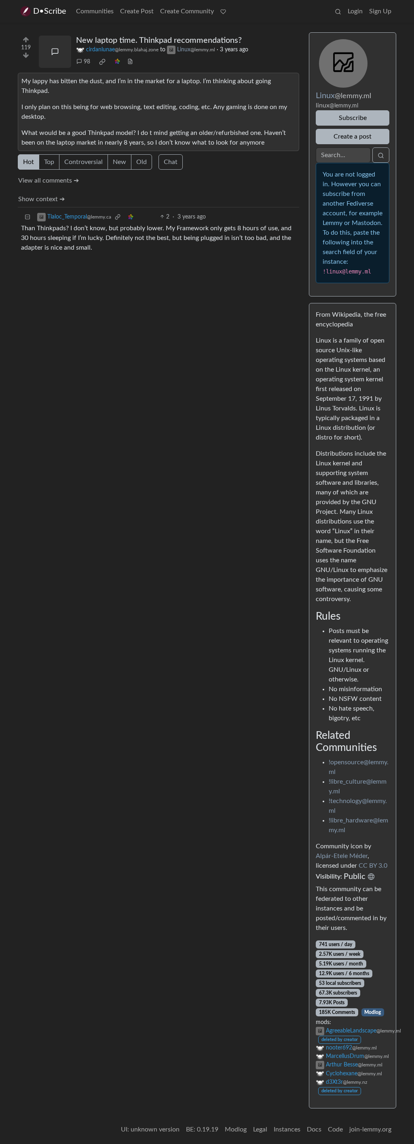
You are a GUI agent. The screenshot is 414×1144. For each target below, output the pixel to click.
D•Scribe (49, 11)
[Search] (338, 11)
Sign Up (380, 11)
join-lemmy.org (370, 1129)
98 (87, 62)
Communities (95, 11)
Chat (170, 162)
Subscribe (353, 118)
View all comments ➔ (48, 180)
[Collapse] (27, 217)
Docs (314, 1129)
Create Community (187, 11)
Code (335, 1129)
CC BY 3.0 (373, 865)
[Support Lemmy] (223, 11)
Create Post (137, 11)
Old (141, 162)
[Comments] (55, 52)
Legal (260, 1129)
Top (49, 162)
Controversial (83, 162)
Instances (287, 1129)
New (119, 162)
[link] (102, 61)
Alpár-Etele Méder (342, 856)
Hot (28, 162)
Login (355, 11)
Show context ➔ (41, 199)
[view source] (130, 62)
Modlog (372, 1012)
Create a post (353, 136)
